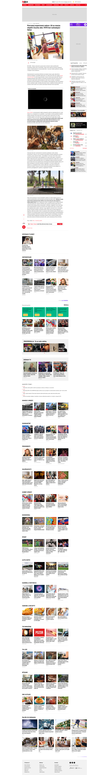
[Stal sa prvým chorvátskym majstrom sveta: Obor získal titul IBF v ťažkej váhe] (63, 543)
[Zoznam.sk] (73, 768)
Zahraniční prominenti (37, 462)
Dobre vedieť (24, 334)
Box (58, 553)
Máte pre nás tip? (57, 772)
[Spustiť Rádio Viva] (78, 23)
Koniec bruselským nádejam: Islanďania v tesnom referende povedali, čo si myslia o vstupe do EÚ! (42, 396)
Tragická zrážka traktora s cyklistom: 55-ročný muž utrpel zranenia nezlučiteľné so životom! (27, 413)
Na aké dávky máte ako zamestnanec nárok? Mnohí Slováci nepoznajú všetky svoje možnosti (51, 595)
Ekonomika (56, 4)
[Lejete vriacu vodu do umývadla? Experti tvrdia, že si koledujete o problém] (63, 655)
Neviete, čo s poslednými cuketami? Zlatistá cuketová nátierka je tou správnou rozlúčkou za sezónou (39, 708)
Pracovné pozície (26, 305)
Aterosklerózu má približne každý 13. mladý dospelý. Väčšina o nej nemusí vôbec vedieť (51, 639)
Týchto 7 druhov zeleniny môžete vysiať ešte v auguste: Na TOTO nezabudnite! (63, 482)
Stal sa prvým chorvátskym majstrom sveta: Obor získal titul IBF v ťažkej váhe (62, 549)
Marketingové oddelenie (58, 770)
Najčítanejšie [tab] (74, 63)
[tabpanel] (78, 74)
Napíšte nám (26, 770)
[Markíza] (71, 133)
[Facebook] (70, 763)
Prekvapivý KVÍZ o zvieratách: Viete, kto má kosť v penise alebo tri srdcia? (78, 74)
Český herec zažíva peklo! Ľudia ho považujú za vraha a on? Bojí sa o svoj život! (38, 387)
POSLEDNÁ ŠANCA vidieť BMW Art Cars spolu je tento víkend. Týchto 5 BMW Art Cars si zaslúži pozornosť (39, 573)
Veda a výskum (24, 643)
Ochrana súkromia (27, 766)
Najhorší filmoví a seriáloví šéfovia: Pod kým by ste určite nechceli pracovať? (26, 595)
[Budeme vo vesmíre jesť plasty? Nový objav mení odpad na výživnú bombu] (39, 655)
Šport (43, 4)
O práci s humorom (25, 598)
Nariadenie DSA (26, 772)
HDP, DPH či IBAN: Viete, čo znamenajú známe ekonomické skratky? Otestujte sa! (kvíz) (51, 527)
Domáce (24, 4)
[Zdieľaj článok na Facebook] (23, 219)
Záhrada (59, 710)
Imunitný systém (38, 220)
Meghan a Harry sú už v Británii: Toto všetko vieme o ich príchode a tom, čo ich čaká (81, 125)
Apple (35, 643)
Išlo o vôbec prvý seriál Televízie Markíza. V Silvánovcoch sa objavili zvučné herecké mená (51, 662)
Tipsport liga (48, 554)
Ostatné (23, 553)
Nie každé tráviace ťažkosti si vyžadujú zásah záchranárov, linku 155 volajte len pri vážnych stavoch (63, 414)
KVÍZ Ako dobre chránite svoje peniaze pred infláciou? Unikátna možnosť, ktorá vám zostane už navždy (51, 330)
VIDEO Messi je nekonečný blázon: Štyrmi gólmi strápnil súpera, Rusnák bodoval (27, 549)
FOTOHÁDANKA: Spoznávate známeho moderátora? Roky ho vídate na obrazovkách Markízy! (50, 460)
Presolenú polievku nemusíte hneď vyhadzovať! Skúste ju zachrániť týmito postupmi (26, 708)
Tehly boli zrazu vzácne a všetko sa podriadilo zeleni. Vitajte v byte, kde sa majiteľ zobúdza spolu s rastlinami (51, 686)
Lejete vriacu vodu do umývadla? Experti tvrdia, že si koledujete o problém (63, 662)
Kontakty (56, 762)
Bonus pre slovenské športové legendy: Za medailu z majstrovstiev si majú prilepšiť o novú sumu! (63, 528)
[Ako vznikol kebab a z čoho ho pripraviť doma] (63, 612)
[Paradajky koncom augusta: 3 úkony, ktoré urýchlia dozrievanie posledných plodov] (63, 700)
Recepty (23, 711)
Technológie (26, 627)
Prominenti (37, 4)
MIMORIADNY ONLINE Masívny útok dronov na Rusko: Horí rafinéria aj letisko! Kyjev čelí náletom (62, 437)
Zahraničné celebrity (79, 123)
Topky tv (66, 4)
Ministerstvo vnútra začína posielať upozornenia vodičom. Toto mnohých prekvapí (62, 572)
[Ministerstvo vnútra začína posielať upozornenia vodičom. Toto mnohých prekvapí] (63, 566)
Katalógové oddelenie (57, 769)
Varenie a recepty (28, 606)
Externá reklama (42, 766)
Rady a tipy (59, 619)
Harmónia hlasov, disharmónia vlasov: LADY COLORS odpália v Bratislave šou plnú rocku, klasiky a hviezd (63, 330)
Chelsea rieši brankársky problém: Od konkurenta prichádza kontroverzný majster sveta (39, 549)
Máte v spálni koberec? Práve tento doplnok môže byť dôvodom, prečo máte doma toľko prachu (41, 393)
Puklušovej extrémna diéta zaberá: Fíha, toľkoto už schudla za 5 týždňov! (26, 459)
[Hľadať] (85, 5)
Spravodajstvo (56, 764)
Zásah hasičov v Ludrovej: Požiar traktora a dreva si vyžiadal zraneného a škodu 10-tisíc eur (51, 413)
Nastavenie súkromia (27, 767)
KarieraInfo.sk (36, 598)
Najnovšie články (27, 384)
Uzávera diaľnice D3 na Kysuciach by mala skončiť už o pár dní (27, 572)
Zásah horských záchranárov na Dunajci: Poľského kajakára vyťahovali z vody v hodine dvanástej (39, 414)
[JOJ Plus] (71, 145)
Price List (40, 770)
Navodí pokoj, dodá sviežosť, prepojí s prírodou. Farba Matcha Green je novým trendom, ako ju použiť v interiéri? (27, 686)
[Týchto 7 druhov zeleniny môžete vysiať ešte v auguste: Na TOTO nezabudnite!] (63, 475)
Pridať (60, 224)
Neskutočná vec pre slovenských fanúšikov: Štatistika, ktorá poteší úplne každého (38, 329)
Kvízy (62, 4)
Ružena (66, 1)
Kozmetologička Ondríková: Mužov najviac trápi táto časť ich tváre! (30, 374)
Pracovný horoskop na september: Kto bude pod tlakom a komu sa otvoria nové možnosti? (39, 595)
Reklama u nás (41, 764)
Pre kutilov (26, 694)
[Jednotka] (71, 139)
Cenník (40, 769)
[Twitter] (74, 763)
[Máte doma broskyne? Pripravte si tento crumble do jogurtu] (51, 612)
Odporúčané (59, 642)
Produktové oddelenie (57, 766)
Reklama (41, 762)
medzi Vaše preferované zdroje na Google (41, 224)
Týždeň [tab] (85, 63)
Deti (34, 220)
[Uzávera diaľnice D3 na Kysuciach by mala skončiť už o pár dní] (27, 566)
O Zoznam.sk (26, 762)
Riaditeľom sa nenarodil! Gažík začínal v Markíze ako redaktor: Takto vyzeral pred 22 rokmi (45, 375)
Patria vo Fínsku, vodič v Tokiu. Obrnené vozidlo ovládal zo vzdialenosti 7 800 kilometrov (63, 639)
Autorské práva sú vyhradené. (74, 765)
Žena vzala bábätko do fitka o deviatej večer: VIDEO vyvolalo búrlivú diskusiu (50, 482)
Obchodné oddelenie (57, 767)
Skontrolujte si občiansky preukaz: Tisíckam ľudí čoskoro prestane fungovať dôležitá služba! (39, 527)
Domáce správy (27, 400)
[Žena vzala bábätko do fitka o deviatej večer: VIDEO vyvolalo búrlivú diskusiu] (51, 475)
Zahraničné (30, 4)
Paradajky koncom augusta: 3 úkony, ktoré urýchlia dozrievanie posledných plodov (62, 707)
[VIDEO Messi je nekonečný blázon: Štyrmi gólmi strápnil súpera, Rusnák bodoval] (27, 543)
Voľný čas (78, 4)
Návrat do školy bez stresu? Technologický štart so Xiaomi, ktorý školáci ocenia (62, 504)
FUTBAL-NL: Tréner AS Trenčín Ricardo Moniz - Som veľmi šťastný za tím (59, 374)
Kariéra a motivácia (29, 583)
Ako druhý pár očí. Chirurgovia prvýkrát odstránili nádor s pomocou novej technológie (26, 663)
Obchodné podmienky (42, 767)
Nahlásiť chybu (29, 228)
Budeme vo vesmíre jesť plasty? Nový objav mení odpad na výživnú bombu (39, 662)
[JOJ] (71, 136)
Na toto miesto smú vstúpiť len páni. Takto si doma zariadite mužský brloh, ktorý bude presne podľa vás (39, 686)
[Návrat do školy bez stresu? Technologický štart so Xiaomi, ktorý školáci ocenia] (63, 498)
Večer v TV (79, 130)
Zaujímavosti (49, 4)
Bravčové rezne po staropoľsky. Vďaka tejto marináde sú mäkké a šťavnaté (27, 618)
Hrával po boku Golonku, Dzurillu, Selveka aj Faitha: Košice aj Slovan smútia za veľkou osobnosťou (51, 550)
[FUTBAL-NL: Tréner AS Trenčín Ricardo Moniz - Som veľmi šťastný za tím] (60, 367)
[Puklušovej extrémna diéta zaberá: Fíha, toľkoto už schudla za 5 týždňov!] (27, 452)
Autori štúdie (30, 112)
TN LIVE (24, 649)
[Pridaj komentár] (23, 215)
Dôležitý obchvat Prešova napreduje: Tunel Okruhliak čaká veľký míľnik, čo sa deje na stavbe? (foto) (27, 528)
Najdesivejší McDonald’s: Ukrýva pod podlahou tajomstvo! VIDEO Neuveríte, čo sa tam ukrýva (39, 483)
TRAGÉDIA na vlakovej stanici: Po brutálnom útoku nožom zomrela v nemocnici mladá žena (39, 436)
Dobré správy (24, 251)
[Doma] (71, 142)
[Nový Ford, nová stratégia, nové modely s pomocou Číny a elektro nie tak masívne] (51, 566)
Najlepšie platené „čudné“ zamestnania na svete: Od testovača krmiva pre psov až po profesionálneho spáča (63, 596)
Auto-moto (26, 560)
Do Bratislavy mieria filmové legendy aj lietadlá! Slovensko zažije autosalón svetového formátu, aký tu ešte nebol (27, 330)
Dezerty (47, 620)
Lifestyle (72, 4)
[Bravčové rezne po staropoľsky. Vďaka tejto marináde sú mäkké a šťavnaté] (27, 612)
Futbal (54, 377)
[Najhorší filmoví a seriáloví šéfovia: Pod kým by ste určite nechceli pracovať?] (27, 589)
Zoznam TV (27, 360)
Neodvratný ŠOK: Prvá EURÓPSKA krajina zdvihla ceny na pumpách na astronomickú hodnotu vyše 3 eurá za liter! (45, 390)
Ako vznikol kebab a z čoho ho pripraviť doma (62, 617)
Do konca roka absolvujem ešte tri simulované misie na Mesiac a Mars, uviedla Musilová (26, 248)
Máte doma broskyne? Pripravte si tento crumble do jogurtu (50, 618)
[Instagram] (72, 763)
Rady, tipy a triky (48, 598)
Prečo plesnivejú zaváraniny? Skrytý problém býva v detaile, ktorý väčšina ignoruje (51, 707)
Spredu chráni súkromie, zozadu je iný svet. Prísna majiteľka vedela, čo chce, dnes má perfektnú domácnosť (63, 686)
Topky (34, 23)
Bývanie (25, 672)
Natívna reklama (41, 772)
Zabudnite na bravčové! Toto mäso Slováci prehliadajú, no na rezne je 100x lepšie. (39, 618)
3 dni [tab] (80, 63)
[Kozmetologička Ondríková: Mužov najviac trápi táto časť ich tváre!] (30, 367)
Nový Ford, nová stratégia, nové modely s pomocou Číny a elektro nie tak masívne (51, 572)
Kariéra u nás (26, 769)
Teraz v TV (72, 130)
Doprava (23, 574)
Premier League (36, 553)
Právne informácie (27, 764)
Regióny (59, 417)
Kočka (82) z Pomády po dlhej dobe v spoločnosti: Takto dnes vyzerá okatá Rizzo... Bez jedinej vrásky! (63, 460)
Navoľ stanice (72, 148)
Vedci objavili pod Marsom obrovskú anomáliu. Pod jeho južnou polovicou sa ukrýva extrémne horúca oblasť (27, 640)
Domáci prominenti (25, 462)
